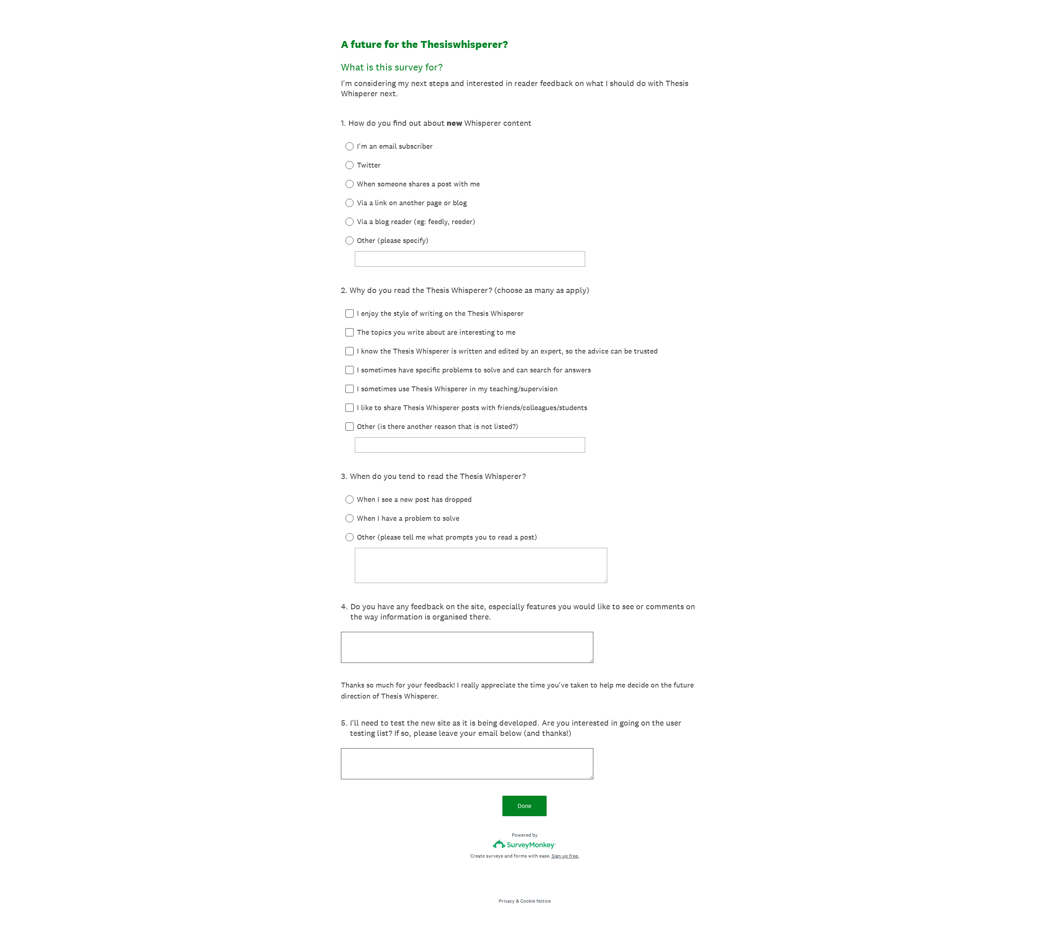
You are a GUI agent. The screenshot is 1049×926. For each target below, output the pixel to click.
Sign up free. (565, 856)
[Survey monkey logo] (524, 844)
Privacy (507, 901)
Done (524, 806)
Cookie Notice (535, 901)
